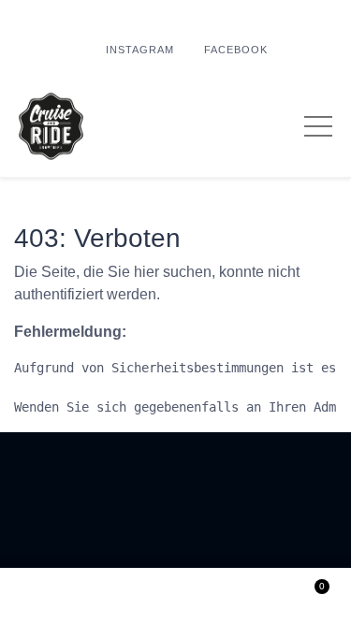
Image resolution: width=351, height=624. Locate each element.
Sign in (176, 596)
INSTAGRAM (140, 49)
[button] (41, 596)
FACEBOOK (236, 49)
